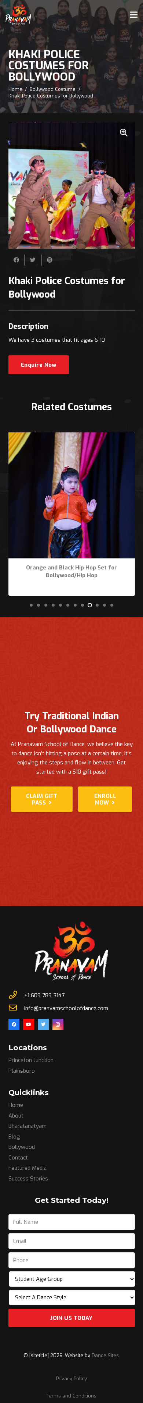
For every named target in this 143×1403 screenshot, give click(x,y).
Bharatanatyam (27, 1126)
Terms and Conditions (71, 1396)
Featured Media (27, 1168)
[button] (31, 605)
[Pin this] (49, 260)
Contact (18, 1157)
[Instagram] (57, 1024)
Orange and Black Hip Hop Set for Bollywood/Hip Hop (71, 571)
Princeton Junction (31, 1060)
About (15, 1115)
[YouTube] (28, 1024)
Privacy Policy (71, 1378)
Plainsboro (21, 1071)
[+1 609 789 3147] (16, 996)
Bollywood (21, 1147)
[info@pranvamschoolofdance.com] (16, 1008)
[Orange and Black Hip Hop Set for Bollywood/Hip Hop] (71, 436)
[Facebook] (13, 1024)
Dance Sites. (106, 1355)
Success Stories (28, 1178)
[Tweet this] (33, 260)
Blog (14, 1136)
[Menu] (134, 15)
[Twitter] (43, 1024)
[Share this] (16, 260)
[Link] (18, 15)
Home (15, 89)
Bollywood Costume (53, 89)
